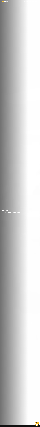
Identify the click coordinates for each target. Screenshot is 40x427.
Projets (24, 1)
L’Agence (30, 1)
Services (27, 1)
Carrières (33, 1)
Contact (36, 1)
